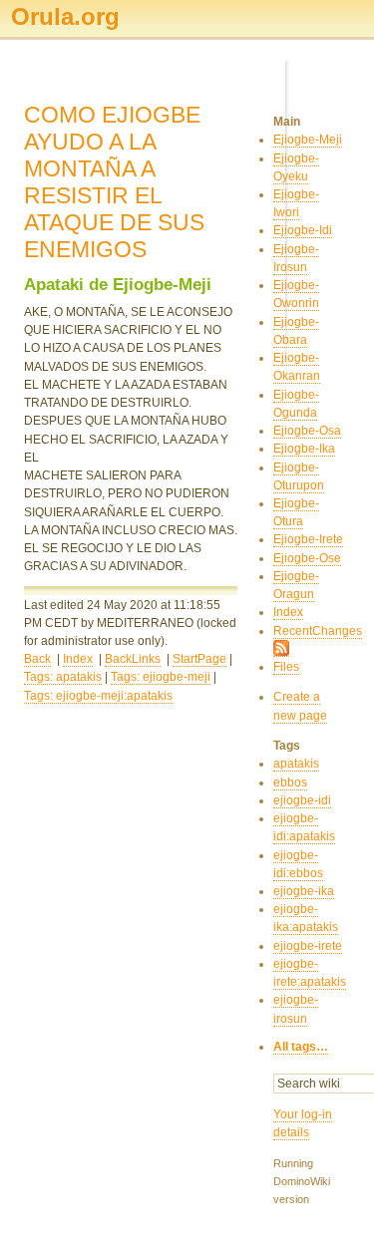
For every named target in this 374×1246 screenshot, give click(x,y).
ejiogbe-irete (307, 946)
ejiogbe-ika (303, 891)
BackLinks (133, 659)
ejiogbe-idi (302, 800)
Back (37, 659)
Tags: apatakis (63, 677)
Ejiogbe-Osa (307, 431)
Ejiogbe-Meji (307, 140)
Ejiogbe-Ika (304, 449)
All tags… (300, 1047)
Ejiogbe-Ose (307, 558)
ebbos (290, 782)
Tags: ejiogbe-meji (160, 677)
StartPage (199, 659)
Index (78, 659)
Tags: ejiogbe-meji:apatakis (98, 696)
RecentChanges (317, 631)
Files (286, 667)
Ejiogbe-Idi (302, 230)
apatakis (296, 764)
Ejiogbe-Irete (308, 539)
